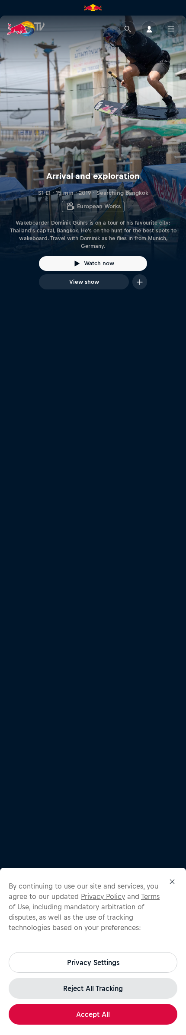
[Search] (127, 29)
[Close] (172, 881)
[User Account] (149, 29)
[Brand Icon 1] (93, 8)
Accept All (93, 1014)
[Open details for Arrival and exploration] (93, 160)
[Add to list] (139, 281)
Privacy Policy (103, 896)
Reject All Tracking (93, 988)
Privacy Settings (93, 962)
